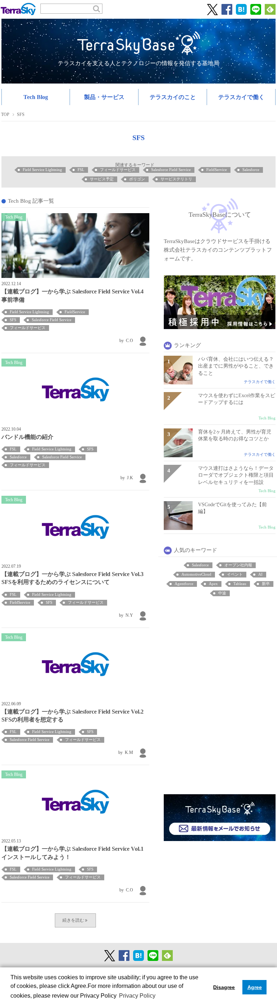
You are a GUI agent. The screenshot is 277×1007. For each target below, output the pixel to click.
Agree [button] (254, 987)
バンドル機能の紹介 (27, 437)
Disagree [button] (224, 987)
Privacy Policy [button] (137, 996)
